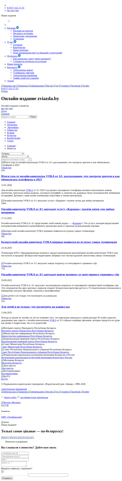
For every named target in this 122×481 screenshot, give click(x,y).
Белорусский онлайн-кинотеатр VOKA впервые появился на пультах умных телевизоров (59, 242)
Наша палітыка (20, 50)
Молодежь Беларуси (11, 363)
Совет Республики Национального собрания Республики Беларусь (35, 352)
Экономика (13, 127)
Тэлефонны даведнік (23, 72)
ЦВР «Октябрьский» (11, 417)
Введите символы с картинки (16, 468)
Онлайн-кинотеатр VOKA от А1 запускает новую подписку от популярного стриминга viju (60, 274)
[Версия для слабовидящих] (4, 111)
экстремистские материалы (34, 397)
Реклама (11, 28)
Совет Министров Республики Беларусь (21, 347)
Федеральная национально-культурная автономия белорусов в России (36, 357)
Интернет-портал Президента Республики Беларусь (27, 330)
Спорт (10, 140)
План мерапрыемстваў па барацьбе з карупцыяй (37, 53)
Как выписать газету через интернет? (32, 58)
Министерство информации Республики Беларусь (26, 336)
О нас (10, 42)
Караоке (77, 223)
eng (17, 10)
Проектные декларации (25, 36)
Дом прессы (7, 368)
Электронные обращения (14, 389)
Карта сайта (10, 397)
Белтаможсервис (9, 373)
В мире (10, 132)
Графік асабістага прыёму (26, 78)
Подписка (12, 56)
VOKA (29, 190)
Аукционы (18, 39)
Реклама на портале (23, 30)
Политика (12, 124)
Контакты (12, 67)
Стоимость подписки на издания (29, 61)
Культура (11, 135)
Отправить (7, 478)
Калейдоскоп (13, 138)
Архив (10, 80)
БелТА (4, 379)
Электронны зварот (23, 70)
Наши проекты (14, 64)
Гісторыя (17, 44)
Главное (11, 122)
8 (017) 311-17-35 (15, 8)
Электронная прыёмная (25, 75)
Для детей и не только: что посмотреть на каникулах (35, 306)
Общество (12, 130)
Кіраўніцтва (19, 47)
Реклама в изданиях (23, 33)
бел (9, 10)
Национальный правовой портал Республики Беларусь (29, 341)
